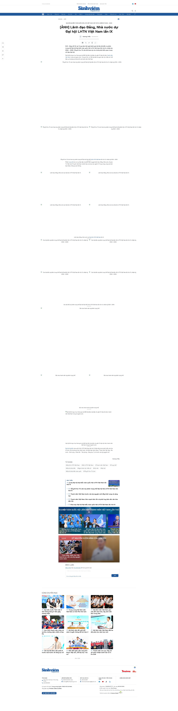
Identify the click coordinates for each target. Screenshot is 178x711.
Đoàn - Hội (49, 14)
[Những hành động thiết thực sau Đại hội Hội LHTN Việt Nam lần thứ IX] (71, 521)
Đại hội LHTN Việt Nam (95, 237)
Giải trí (80, 14)
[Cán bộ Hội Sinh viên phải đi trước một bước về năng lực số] (53, 642)
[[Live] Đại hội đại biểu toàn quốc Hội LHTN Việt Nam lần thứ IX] (114, 483)
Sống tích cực (113, 14)
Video (106, 14)
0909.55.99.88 (66, 679)
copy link (89, 42)
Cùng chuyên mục (49, 593)
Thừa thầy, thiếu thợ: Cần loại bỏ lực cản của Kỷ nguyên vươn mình (70, 557)
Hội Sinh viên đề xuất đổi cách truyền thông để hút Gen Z (77, 631)
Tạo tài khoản (77, 567)
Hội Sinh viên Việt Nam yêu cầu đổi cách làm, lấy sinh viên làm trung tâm (101, 611)
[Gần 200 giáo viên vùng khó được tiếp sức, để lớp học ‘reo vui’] (77, 642)
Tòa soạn (44, 678)
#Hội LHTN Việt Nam (87, 465)
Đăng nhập (68, 567)
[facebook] (133, 4)
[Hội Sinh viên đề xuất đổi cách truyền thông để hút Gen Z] (77, 622)
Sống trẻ (57, 14)
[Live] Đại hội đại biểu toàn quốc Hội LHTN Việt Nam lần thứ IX (86, 483)
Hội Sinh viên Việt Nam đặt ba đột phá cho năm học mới (102, 631)
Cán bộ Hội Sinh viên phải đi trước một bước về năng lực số (53, 651)
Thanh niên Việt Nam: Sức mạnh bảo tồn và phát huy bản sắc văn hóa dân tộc (93, 500)
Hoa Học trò (103, 4)
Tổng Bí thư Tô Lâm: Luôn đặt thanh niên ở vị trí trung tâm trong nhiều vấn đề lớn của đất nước (119, 531)
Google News (118, 19)
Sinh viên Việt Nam (50, 670)
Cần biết (129, 14)
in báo (92, 42)
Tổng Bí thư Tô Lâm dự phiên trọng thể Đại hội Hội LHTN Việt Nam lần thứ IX (93, 489)
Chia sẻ (2, 47)
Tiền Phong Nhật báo (92, 4)
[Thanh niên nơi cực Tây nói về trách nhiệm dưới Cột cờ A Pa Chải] (102, 642)
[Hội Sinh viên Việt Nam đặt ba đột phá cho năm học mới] (102, 622)
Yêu (76, 14)
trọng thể (70, 162)
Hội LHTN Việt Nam (96, 159)
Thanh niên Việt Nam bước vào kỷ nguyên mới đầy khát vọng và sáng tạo (93, 495)
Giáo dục (63, 14)
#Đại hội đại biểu (70, 468)
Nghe (2, 43)
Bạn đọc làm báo (50, 693)
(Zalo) (71, 679)
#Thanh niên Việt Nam (101, 465)
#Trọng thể (113, 465)
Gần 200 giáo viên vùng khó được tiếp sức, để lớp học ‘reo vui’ (77, 652)
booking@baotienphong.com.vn (70, 681)
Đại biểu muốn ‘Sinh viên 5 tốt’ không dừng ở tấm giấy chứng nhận (52, 611)
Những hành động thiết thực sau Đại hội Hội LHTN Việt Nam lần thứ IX (70, 531)
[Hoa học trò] (134, 671)
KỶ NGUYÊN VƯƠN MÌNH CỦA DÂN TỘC (89, 538)
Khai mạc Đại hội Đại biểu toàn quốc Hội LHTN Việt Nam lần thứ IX (92, 504)
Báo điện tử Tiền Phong (89, 9)
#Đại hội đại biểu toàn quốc (73, 471)
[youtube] (135, 4)
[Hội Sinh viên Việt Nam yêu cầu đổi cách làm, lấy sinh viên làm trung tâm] (102, 601)
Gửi (115, 575)
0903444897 (85, 679)
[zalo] (111, 681)
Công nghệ (99, 14)
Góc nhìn (70, 14)
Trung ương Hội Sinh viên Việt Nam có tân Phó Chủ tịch (76, 610)
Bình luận (2, 54)
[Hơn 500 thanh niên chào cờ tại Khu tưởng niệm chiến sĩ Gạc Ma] (53, 622)
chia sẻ (82, 42)
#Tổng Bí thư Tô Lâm (89, 471)
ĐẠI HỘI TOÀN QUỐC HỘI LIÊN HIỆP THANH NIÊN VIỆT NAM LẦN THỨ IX (89, 511)
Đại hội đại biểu (69, 448)
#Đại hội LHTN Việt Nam (73, 465)
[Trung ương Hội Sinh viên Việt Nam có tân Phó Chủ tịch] (77, 601)
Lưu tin (2, 51)
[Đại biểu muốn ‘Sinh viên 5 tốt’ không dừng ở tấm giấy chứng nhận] (53, 601)
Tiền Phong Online (81, 4)
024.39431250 (46, 683)
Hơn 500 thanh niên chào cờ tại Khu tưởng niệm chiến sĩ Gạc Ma (53, 632)
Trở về (2, 58)
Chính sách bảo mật (125, 678)
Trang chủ (43, 14)
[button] (116, 518)
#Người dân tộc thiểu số (84, 468)
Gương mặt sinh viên (89, 14)
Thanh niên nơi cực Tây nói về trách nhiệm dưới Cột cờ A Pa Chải (101, 652)
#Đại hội (103, 468)
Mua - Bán (121, 14)
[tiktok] (107, 682)
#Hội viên (96, 468)
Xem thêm (135, 14)
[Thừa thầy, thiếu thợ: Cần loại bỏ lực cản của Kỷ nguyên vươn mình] (71, 547)
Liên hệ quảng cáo (67, 678)
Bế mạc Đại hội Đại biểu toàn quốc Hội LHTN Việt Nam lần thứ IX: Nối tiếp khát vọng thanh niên (95, 531)
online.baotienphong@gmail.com (89, 681)
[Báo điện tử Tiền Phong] (126, 671)
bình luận (95, 42)
